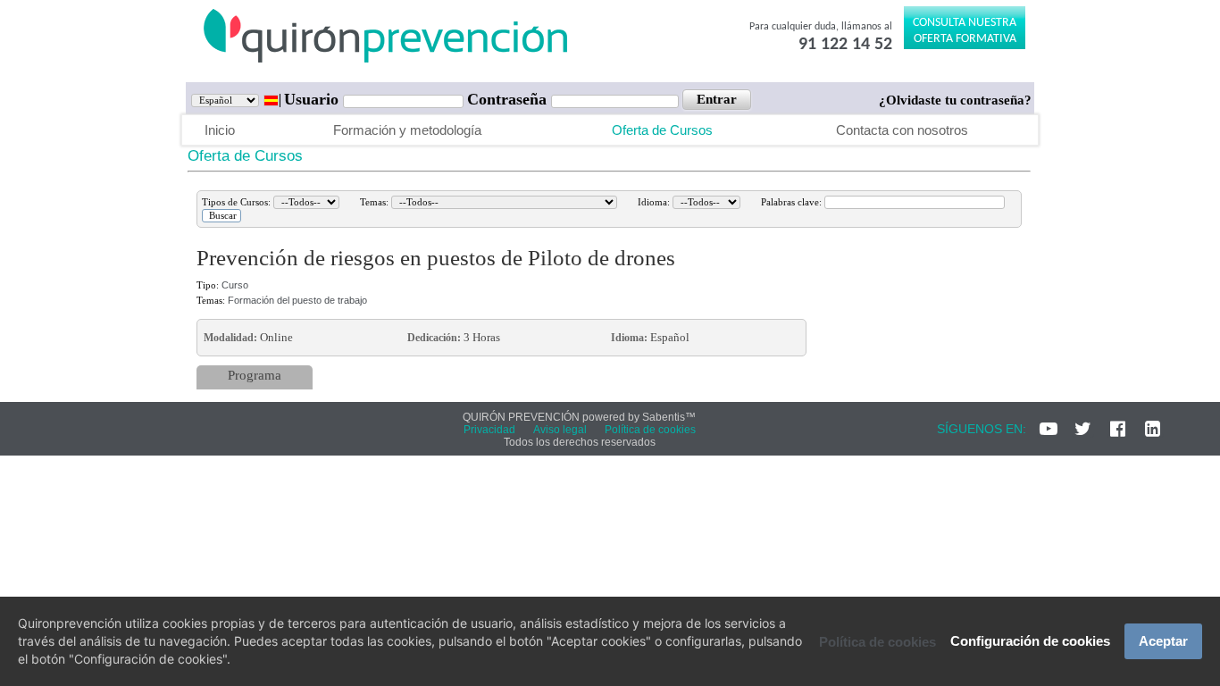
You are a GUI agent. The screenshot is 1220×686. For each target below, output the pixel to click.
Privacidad (489, 429)
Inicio (220, 130)
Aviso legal (560, 429)
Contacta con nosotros (902, 130)
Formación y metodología (407, 130)
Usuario (313, 99)
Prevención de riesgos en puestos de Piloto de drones (435, 258)
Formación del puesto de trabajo (297, 300)
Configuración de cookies (1030, 640)
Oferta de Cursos (662, 130)
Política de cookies (877, 641)
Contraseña (509, 99)
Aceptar (1163, 640)
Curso (234, 285)
